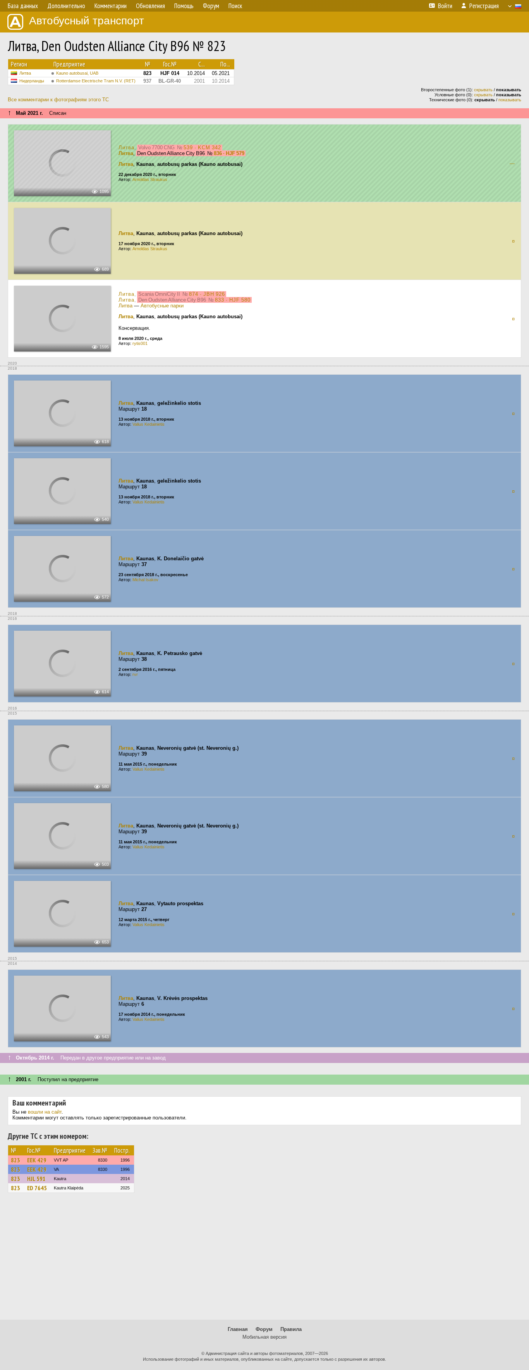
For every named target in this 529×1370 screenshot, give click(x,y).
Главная (238, 1329)
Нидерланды (31, 80)
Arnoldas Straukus (149, 179)
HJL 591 (36, 1178)
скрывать (483, 89)
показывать (509, 99)
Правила (291, 1329)
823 (15, 1160)
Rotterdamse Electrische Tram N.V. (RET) (96, 80)
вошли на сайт (45, 1112)
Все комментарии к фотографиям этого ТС (58, 99)
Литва (25, 73)
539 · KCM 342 (202, 147)
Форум (264, 1329)
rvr (135, 674)
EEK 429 (36, 1160)
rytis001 (140, 343)
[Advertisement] (264, 1260)
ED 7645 (37, 1188)
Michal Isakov (145, 579)
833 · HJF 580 (233, 300)
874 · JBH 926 (207, 294)
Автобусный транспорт (86, 21)
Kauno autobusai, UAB (77, 73)
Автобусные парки (162, 306)
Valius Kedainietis (148, 424)
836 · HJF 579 (229, 153)
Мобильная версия (264, 1337)
